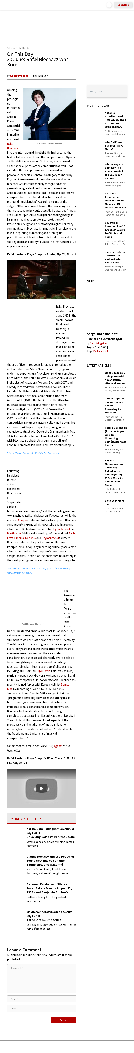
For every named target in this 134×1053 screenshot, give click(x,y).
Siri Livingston (99, 343)
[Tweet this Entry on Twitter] (72, 1046)
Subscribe (123, 4)
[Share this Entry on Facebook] (61, 1047)
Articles (11, 48)
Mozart (65, 529)
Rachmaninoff (100, 351)
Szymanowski (50, 538)
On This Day (24, 48)
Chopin (22, 520)
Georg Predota (19, 75)
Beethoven (14, 533)
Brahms (19, 538)
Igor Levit (44, 671)
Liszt (10, 538)
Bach (72, 533)
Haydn (56, 529)
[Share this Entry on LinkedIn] (83, 1046)
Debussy (30, 538)
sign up (58, 746)
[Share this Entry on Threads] (93, 1046)
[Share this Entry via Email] (39, 1046)
